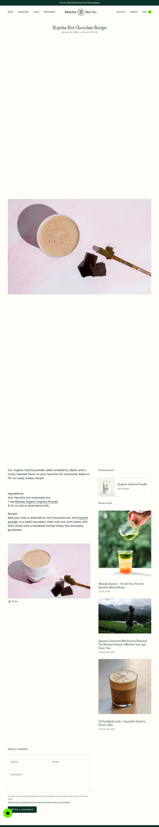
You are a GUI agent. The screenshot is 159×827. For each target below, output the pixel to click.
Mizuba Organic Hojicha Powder (36, 502)
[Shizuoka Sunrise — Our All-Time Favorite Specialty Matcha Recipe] (124, 543)
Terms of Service (80, 796)
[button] (10, 12)
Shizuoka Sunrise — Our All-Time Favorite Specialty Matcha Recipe (121, 585)
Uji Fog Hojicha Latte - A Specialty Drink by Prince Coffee (121, 723)
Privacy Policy (62, 796)
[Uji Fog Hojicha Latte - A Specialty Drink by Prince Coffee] (124, 686)
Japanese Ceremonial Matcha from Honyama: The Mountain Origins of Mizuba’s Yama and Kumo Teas (122, 644)
